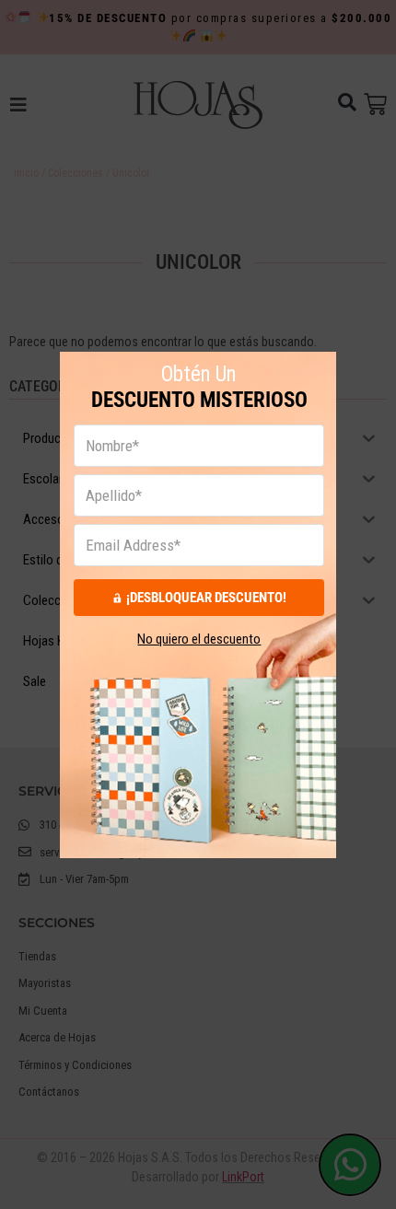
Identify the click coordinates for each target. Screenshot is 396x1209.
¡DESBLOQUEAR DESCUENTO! (206, 596)
